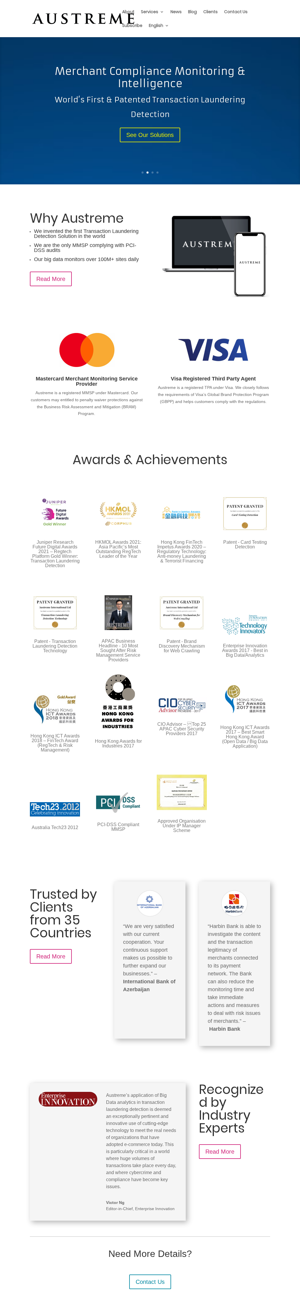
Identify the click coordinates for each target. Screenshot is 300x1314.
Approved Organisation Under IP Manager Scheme (182, 826)
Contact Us (236, 12)
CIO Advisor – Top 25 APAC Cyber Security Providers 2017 (181, 729)
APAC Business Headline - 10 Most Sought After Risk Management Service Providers (118, 650)
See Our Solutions (150, 135)
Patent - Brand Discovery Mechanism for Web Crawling (182, 646)
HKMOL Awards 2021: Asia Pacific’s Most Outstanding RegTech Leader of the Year (118, 549)
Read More (50, 279)
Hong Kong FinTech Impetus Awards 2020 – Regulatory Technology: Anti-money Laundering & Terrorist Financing (181, 551)
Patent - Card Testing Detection (245, 544)
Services (149, 12)
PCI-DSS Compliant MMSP (118, 827)
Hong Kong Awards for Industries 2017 (118, 743)
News (176, 12)
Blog (192, 12)
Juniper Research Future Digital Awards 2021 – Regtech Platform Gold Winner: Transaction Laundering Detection (55, 554)
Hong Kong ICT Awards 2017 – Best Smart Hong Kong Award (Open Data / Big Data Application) (245, 737)
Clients (210, 12)
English (156, 25)
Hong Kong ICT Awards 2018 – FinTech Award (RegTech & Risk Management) (55, 742)
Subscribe (132, 25)
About (128, 12)
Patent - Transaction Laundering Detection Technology (55, 646)
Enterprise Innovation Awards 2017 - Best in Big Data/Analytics (245, 650)
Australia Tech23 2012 (55, 827)
